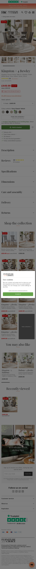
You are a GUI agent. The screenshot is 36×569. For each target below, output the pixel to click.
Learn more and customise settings (18, 290)
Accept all (18, 294)
